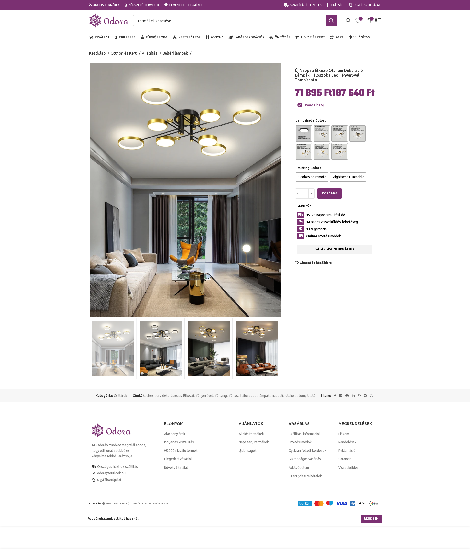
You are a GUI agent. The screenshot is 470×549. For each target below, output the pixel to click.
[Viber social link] (371, 395)
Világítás (150, 53)
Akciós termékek (251, 434)
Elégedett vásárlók (178, 459)
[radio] (304, 133)
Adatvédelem (299, 467)
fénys (233, 396)
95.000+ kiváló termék (181, 451)
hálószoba (248, 396)
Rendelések (347, 442)
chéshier (153, 396)
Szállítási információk (305, 434)
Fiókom (343, 434)
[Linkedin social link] (353, 395)
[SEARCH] (331, 20)
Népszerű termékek (254, 442)
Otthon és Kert (124, 53)
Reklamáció (346, 451)
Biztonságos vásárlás (305, 459)
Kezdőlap (97, 53)
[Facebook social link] (335, 395)
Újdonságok (248, 451)
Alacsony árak (174, 434)
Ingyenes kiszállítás (179, 442)
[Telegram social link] (365, 395)
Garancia (344, 459)
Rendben (371, 518)
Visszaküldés (348, 467)
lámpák (264, 396)
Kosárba (329, 193)
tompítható (307, 396)
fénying (221, 396)
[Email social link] (341, 395)
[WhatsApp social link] (359, 395)
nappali (277, 396)
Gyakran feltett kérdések (307, 451)
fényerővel (204, 396)
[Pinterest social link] (347, 395)
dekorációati (171, 396)
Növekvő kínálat (176, 467)
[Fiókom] (348, 20)
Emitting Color (307, 168)
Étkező (188, 396)
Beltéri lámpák (176, 53)
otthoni (290, 396)
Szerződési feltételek (305, 476)
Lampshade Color (309, 120)
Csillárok (120, 396)
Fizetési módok (300, 442)
